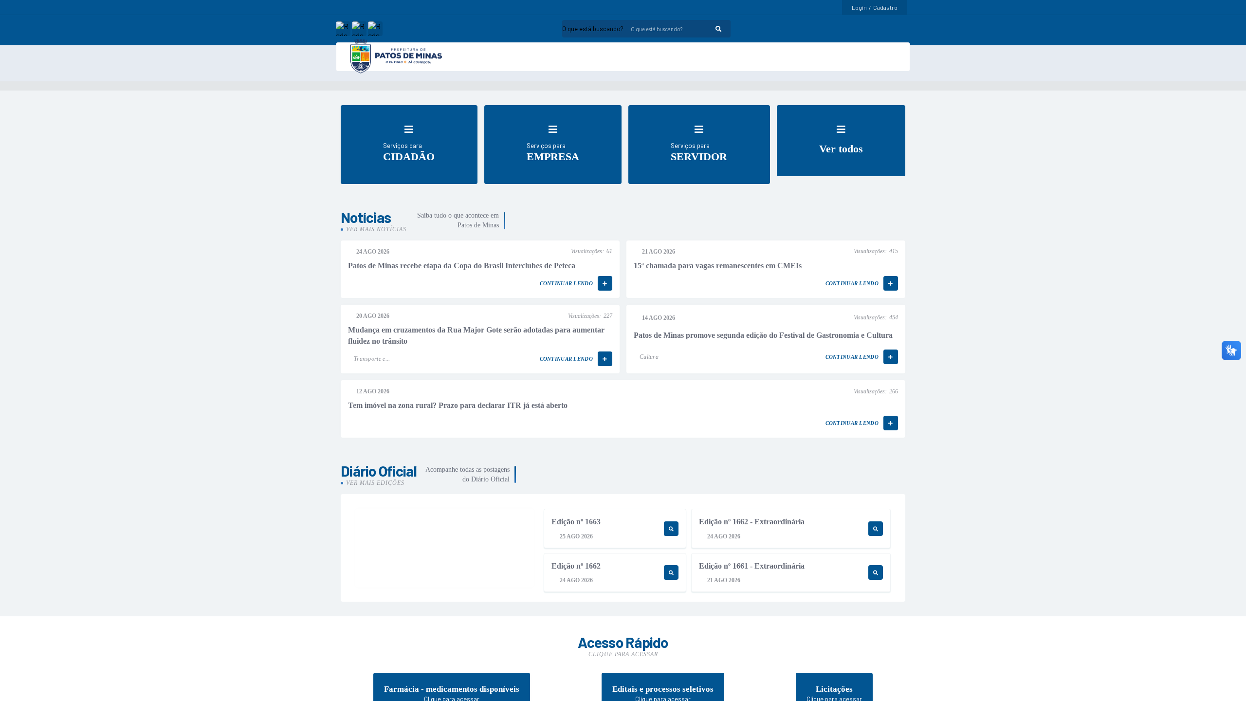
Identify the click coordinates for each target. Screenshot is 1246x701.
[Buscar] (718, 28)
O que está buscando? (592, 29)
